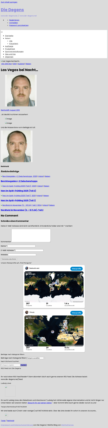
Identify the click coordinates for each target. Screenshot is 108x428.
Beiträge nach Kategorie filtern (13, 358)
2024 (39, 205)
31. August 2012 (14, 110)
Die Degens (12, 10)
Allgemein (9, 57)
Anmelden (13, 23)
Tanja (3, 420)
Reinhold (4, 110)
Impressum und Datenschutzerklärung (17, 425)
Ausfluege (9, 46)
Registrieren (14, 20)
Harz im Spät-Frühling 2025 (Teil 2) (18, 190)
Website (4, 254)
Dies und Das (10, 54)
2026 (35, 176)
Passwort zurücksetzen (18, 25)
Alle (10, 41)
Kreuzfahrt (13, 43)
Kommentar (6, 241)
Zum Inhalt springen (9, 2)
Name (4, 246)
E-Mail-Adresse (8, 250)
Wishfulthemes (67, 425)
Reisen (28, 64)
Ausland (21, 64)
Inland (40, 176)
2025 (34, 186)
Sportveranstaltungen (14, 51)
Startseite (9, 36)
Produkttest (10, 49)
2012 (14, 64)
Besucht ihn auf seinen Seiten (40, 403)
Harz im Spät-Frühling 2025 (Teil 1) (18, 200)
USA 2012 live (6, 64)
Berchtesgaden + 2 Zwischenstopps (19, 181)
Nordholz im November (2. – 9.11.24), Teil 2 (22, 210)
